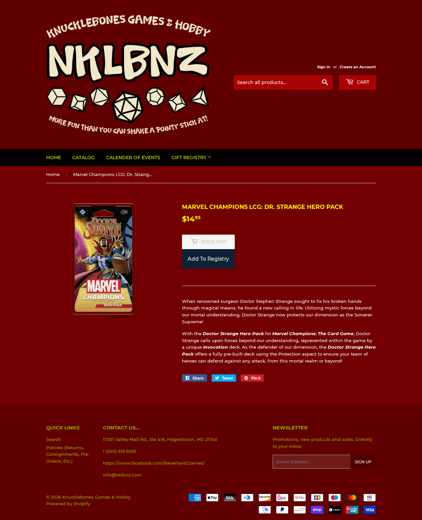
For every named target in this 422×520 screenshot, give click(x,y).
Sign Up (363, 461)
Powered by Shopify (68, 503)
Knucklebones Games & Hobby (96, 497)
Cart (362, 82)
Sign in (323, 67)
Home (53, 157)
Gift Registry (189, 157)
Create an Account (358, 67)
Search (53, 439)
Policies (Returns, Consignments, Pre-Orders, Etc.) (68, 454)
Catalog (83, 157)
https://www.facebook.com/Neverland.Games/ (154, 463)
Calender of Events (133, 157)
